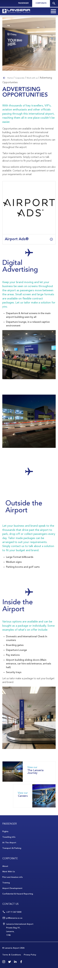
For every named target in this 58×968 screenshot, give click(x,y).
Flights (5, 832)
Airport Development (12, 888)
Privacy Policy (30, 955)
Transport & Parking (11, 848)
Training (6, 883)
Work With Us (8, 872)
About (5, 866)
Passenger (23, 3)
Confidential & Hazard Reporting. (17, 894)
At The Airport (9, 843)
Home (10, 78)
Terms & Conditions (11, 955)
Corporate (41, 3)
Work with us (32, 78)
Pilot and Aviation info (12, 877)
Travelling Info (8, 837)
